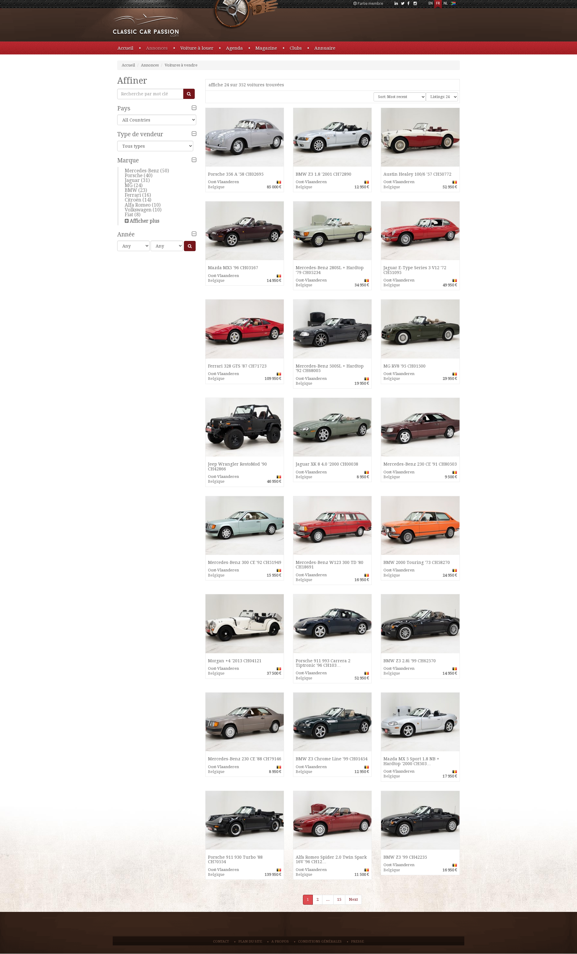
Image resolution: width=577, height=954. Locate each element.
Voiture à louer (196, 48)
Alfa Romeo (138, 205)
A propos (280, 941)
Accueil (125, 48)
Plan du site (250, 941)
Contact (221, 941)
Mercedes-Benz (142, 171)
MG (129, 185)
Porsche (133, 175)
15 (339, 899)
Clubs (296, 48)
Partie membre (370, 3)
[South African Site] (453, 4)
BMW (131, 190)
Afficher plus (144, 221)
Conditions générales (320, 941)
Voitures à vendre (181, 65)
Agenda (234, 48)
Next (353, 899)
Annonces (157, 48)
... (328, 899)
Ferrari (133, 195)
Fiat (129, 214)
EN (431, 3)
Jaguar (132, 180)
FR (438, 3)
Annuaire (324, 48)
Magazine (266, 48)
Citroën (133, 200)
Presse (357, 941)
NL (446, 3)
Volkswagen (138, 210)
